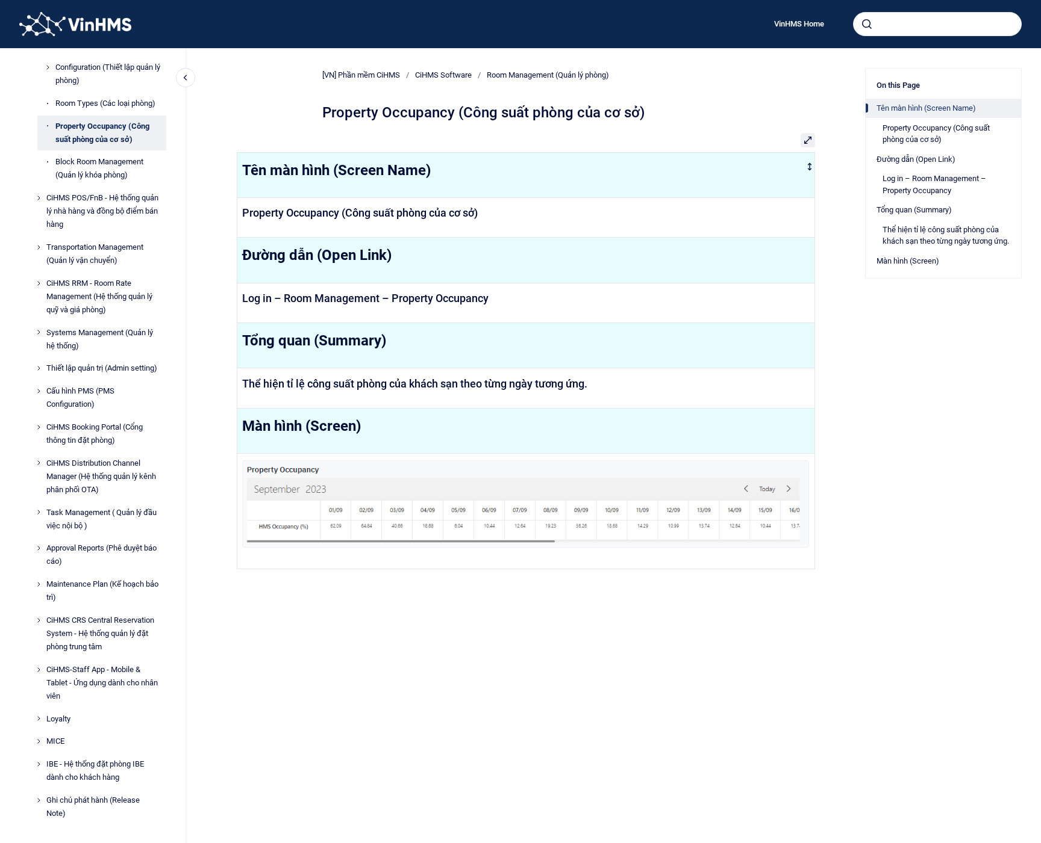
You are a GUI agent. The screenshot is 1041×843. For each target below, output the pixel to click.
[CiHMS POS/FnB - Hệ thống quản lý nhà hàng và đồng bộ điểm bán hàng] (38, 198)
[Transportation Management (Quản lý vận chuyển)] (38, 247)
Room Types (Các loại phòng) (105, 103)
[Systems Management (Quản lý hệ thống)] (38, 332)
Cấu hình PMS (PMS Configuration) (80, 397)
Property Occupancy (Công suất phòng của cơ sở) (102, 133)
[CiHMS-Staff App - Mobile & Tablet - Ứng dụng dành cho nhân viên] (38, 670)
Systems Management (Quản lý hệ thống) (99, 339)
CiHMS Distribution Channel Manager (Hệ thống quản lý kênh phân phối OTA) (101, 476)
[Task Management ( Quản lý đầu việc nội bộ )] (38, 512)
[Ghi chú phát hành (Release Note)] (38, 800)
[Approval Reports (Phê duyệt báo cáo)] (38, 548)
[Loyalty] (38, 718)
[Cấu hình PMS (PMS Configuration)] (38, 391)
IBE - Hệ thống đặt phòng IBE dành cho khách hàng (95, 770)
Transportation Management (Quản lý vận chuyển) (94, 253)
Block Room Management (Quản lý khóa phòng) (99, 168)
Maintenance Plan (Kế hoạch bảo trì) (102, 590)
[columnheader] (525, 174)
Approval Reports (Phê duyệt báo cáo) (101, 554)
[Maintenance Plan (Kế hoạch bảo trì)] (38, 584)
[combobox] (937, 24)
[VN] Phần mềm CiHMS (361, 74)
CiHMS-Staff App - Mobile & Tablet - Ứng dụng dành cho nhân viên (102, 682)
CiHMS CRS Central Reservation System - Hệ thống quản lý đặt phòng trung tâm (100, 633)
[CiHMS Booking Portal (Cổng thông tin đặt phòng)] (38, 427)
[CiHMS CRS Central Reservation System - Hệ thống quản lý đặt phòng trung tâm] (38, 620)
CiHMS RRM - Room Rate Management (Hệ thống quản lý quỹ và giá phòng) (99, 296)
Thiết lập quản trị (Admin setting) (101, 367)
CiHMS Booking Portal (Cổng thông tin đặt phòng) (94, 433)
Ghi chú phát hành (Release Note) (93, 806)
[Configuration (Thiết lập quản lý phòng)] (47, 67)
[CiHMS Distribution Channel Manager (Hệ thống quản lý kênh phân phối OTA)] (38, 463)
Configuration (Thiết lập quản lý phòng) (107, 74)
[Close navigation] (185, 77)
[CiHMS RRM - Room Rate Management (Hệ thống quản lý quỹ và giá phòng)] (38, 283)
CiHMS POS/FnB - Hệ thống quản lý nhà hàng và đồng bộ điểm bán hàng (102, 211)
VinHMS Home (799, 23)
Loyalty (58, 718)
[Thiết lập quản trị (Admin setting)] (38, 368)
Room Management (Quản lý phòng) (548, 74)
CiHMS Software (443, 74)
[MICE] (38, 741)
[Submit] (867, 24)
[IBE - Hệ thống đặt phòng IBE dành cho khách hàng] (38, 764)
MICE (55, 741)
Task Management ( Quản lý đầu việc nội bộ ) (101, 519)
